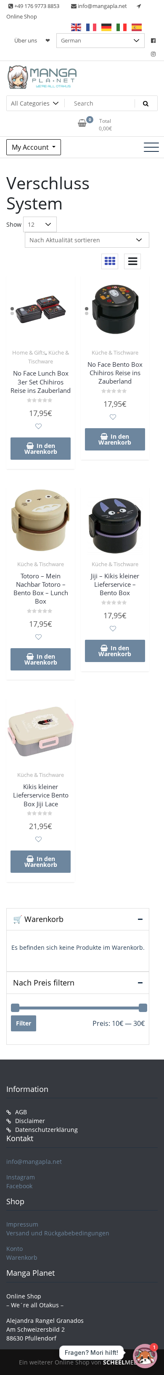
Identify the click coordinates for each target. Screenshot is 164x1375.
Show (13, 224)
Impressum (22, 1224)
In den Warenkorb (40, 449)
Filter (23, 1023)
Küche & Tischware (115, 352)
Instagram (20, 1177)
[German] (106, 27)
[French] (91, 27)
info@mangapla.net (34, 1162)
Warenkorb (21, 1257)
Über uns (25, 40)
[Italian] (122, 27)
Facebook (19, 1186)
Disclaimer (30, 1121)
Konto (14, 1249)
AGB (21, 1112)
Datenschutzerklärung (46, 1130)
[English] (76, 27)
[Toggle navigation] (151, 147)
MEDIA (123, 1362)
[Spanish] (137, 27)
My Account (31, 147)
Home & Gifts (28, 352)
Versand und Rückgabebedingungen (57, 1233)
